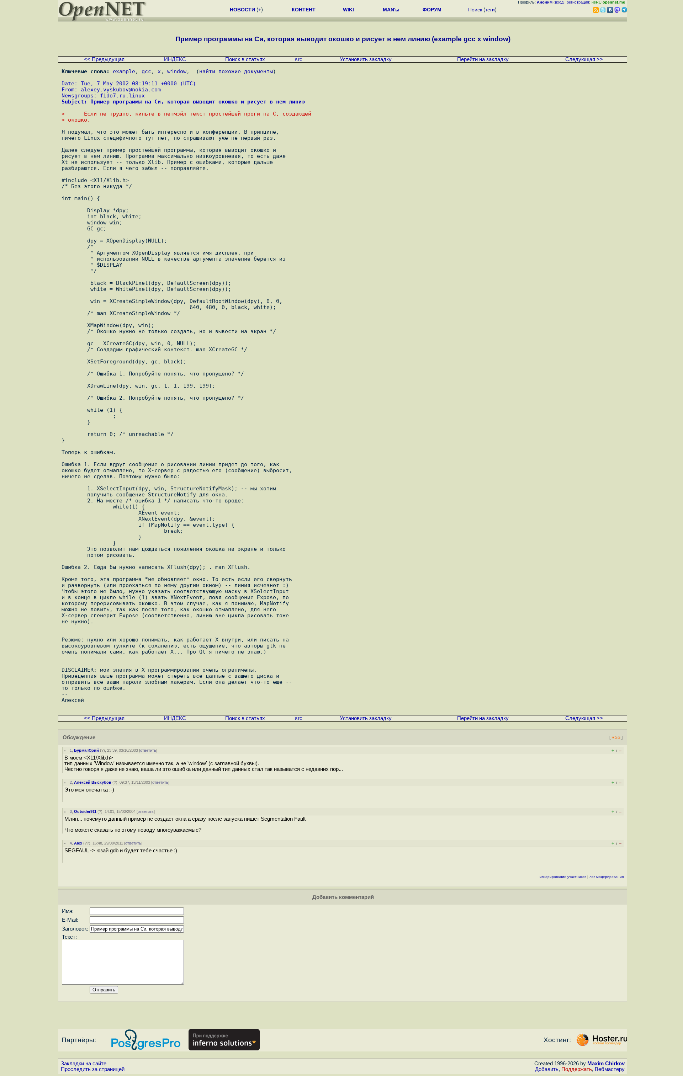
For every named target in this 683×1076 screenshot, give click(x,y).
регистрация (578, 2)
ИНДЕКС (175, 59)
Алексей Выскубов (92, 782)
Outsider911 (85, 811)
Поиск (475, 9)
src (298, 59)
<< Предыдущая (104, 59)
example (124, 71)
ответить (148, 750)
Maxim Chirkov (606, 1063)
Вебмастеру (610, 1069)
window (176, 71)
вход (559, 2)
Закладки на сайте (83, 1063)
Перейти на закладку (483, 59)
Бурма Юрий (86, 750)
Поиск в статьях (245, 59)
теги (490, 9)
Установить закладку (366, 59)
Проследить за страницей (93, 1069)
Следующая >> (584, 59)
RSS (615, 737)
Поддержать (576, 1069)
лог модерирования (606, 877)
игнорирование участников (563, 877)
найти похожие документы (236, 71)
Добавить (546, 1069)
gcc (146, 71)
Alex (78, 843)
